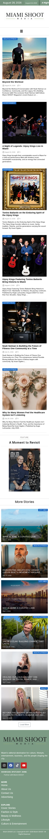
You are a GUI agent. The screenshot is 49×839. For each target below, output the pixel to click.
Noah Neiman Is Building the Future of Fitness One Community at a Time (21, 347)
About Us (6, 789)
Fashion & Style (9, 812)
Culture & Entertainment (14, 823)
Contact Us (7, 793)
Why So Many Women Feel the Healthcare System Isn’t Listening (23, 413)
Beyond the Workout (12, 82)
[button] (21, 31)
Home (4, 785)
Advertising (7, 797)
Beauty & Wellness (11, 816)
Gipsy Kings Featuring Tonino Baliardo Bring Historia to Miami (22, 280)
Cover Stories (8, 808)
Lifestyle (5, 819)
